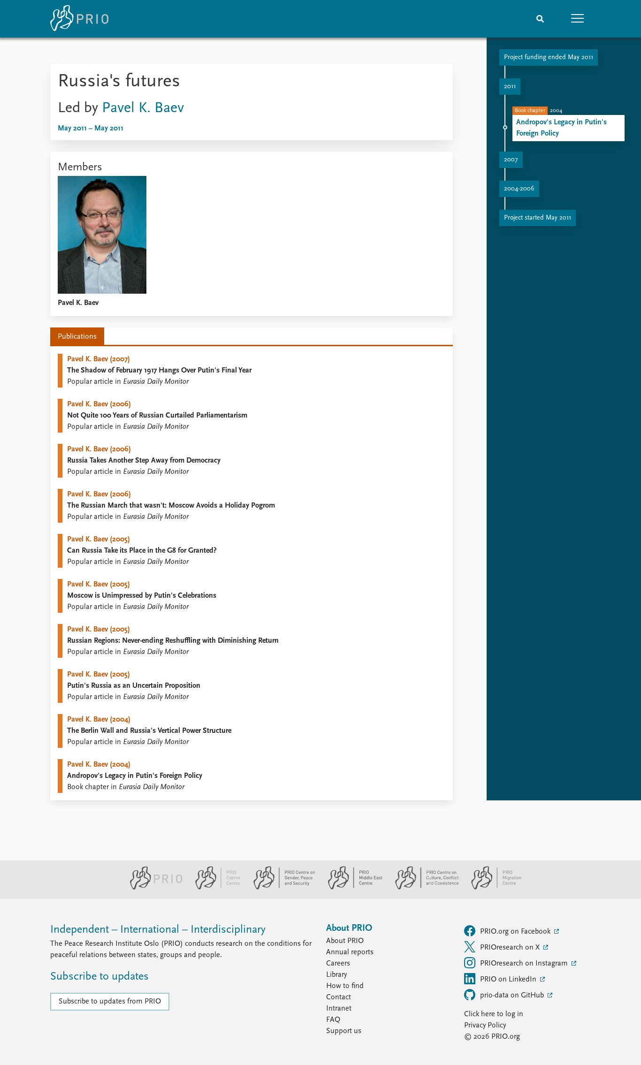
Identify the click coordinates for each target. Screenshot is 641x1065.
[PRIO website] (152, 887)
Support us (343, 1031)
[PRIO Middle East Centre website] (351, 887)
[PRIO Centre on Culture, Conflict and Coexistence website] (423, 887)
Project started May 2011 (537, 217)
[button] (577, 19)
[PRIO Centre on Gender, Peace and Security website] (280, 887)
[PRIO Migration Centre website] (491, 887)
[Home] (79, 19)
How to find (345, 986)
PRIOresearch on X (511, 947)
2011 (510, 86)
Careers (338, 963)
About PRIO (345, 941)
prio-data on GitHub (513, 995)
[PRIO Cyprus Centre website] (214, 887)
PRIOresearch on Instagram (525, 963)
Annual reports (350, 952)
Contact (338, 997)
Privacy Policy (485, 1025)
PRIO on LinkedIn (509, 979)
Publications (77, 337)
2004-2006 (519, 188)
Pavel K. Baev (143, 108)
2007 (511, 159)
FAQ (333, 1020)
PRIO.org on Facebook (516, 932)
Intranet (338, 1008)
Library (336, 975)
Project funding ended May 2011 (548, 57)
